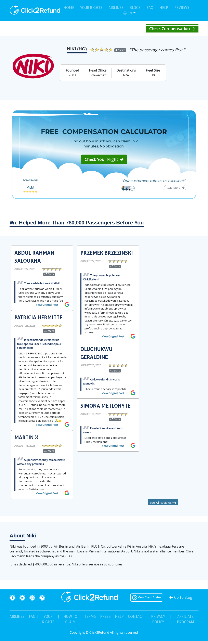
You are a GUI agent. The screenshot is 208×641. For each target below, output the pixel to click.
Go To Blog (182, 597)
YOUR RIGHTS (91, 7)
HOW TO (70, 619)
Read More (173, 187)
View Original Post (47, 304)
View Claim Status (149, 597)
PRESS (105, 616)
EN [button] (130, 13)
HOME (69, 7)
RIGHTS (48, 619)
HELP (163, 7)
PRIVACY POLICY (158, 619)
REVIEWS (181, 7)
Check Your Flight (102, 159)
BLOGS (135, 7)
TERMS (90, 616)
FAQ (150, 7)
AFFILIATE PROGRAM (185, 619)
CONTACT (136, 616)
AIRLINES (116, 7)
